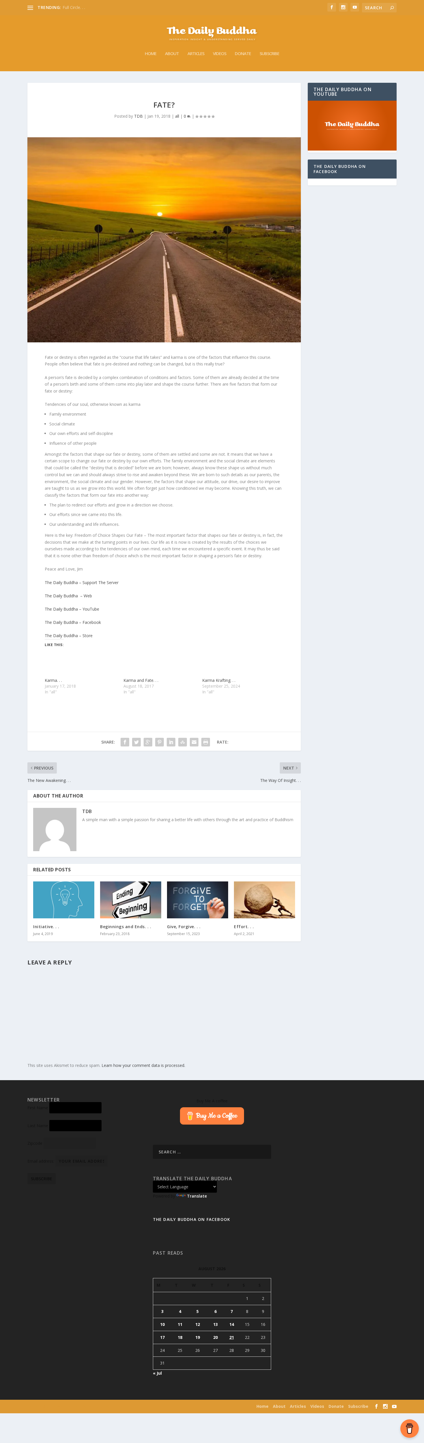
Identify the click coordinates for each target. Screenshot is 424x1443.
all (177, 116)
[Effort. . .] (264, 899)
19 (197, 1337)
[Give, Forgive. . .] (197, 899)
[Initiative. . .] (63, 899)
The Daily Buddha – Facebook (73, 622)
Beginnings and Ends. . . (125, 926)
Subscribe (269, 53)
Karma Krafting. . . (218, 680)
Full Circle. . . (74, 7)
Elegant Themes (64, 1407)
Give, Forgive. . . (183, 926)
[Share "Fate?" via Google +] (148, 742)
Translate (197, 1196)
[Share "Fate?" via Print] (205, 742)
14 (231, 1324)
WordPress (114, 1407)
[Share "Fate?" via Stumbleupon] (182, 742)
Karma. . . (53, 680)
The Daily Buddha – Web (68, 595)
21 (231, 1337)
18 (180, 1337)
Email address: (41, 1161)
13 (215, 1324)
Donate (243, 53)
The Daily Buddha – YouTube (72, 609)
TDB (138, 116)
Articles (195, 53)
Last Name (37, 1125)
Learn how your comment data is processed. (143, 1065)
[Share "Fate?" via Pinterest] (159, 742)
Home (150, 53)
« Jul (157, 1373)
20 (215, 1337)
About (172, 53)
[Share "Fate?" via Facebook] (125, 742)
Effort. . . (244, 926)
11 (180, 1324)
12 (197, 1324)
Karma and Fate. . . (140, 680)
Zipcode (34, 1143)
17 (162, 1337)
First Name (37, 1107)
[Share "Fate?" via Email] (194, 742)
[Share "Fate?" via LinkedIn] (171, 742)
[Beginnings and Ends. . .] (130, 899)
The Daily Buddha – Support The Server (82, 582)
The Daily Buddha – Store (69, 635)
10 (162, 1324)
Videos (219, 53)
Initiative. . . (46, 926)
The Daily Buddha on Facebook (340, 169)
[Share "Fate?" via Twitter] (136, 742)
